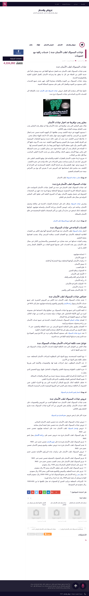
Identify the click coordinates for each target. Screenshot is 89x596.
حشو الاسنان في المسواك (58, 415)
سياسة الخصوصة (66, 4)
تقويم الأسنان (50, 442)
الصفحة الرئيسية (70, 60)
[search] (5, 4)
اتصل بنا (57, 4)
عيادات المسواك (75, 204)
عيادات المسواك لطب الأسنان (49, 91)
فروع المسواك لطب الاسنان (61, 221)
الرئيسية (83, 4)
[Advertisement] (44, 28)
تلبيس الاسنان (49, 45)
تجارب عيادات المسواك (73, 178)
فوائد (38, 45)
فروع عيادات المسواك (74, 333)
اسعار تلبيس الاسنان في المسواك (70, 392)
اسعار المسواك (72, 428)
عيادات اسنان (74, 320)
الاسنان (60, 45)
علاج (31, 45)
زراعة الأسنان (68, 303)
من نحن (75, 4)
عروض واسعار (45, 10)
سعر (78, 474)
